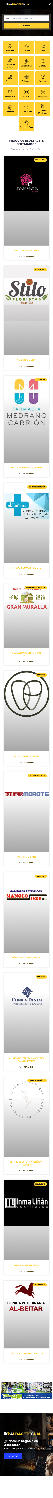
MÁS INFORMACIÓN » (26, 256)
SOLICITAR (13, 1456)
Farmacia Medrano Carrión (26, 467)
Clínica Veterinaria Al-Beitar (26, 1353)
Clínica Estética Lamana (26, 568)
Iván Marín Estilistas (26, 250)
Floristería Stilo (26, 360)
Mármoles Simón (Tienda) (26, 957)
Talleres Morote (26, 857)
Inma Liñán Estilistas (26, 1265)
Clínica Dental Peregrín (27, 756)
